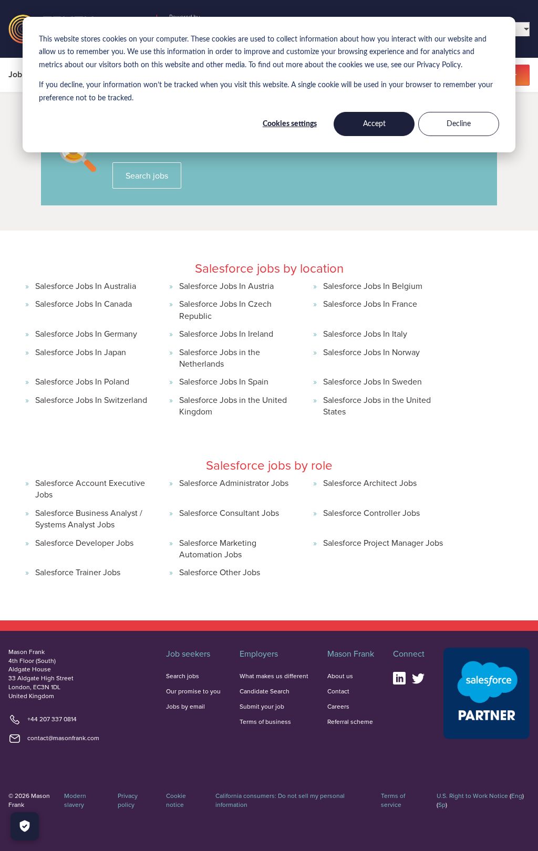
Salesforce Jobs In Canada (83, 303)
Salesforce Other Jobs (219, 572)
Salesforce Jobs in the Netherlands (219, 357)
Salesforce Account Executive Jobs (90, 488)
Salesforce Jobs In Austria (226, 286)
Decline (459, 124)
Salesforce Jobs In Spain (223, 381)
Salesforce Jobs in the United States (377, 405)
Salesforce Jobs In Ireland (226, 333)
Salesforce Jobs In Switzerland (91, 400)
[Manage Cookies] (25, 826)
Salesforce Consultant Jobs (229, 512)
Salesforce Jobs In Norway (371, 352)
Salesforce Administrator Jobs (233, 483)
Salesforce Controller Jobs (371, 512)
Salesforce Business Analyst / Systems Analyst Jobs (88, 518)
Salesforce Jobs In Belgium (372, 286)
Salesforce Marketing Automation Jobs (217, 548)
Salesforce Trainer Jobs (77, 572)
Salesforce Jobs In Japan (80, 352)
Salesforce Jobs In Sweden (372, 381)
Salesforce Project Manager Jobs (383, 542)
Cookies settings (290, 124)
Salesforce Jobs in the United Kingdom (233, 405)
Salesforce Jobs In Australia (85, 286)
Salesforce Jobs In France (370, 303)
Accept (374, 124)
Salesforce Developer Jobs (84, 542)
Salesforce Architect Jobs (370, 483)
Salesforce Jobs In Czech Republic (225, 309)
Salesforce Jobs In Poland (82, 381)
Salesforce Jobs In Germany (86, 333)
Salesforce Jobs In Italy (365, 333)
